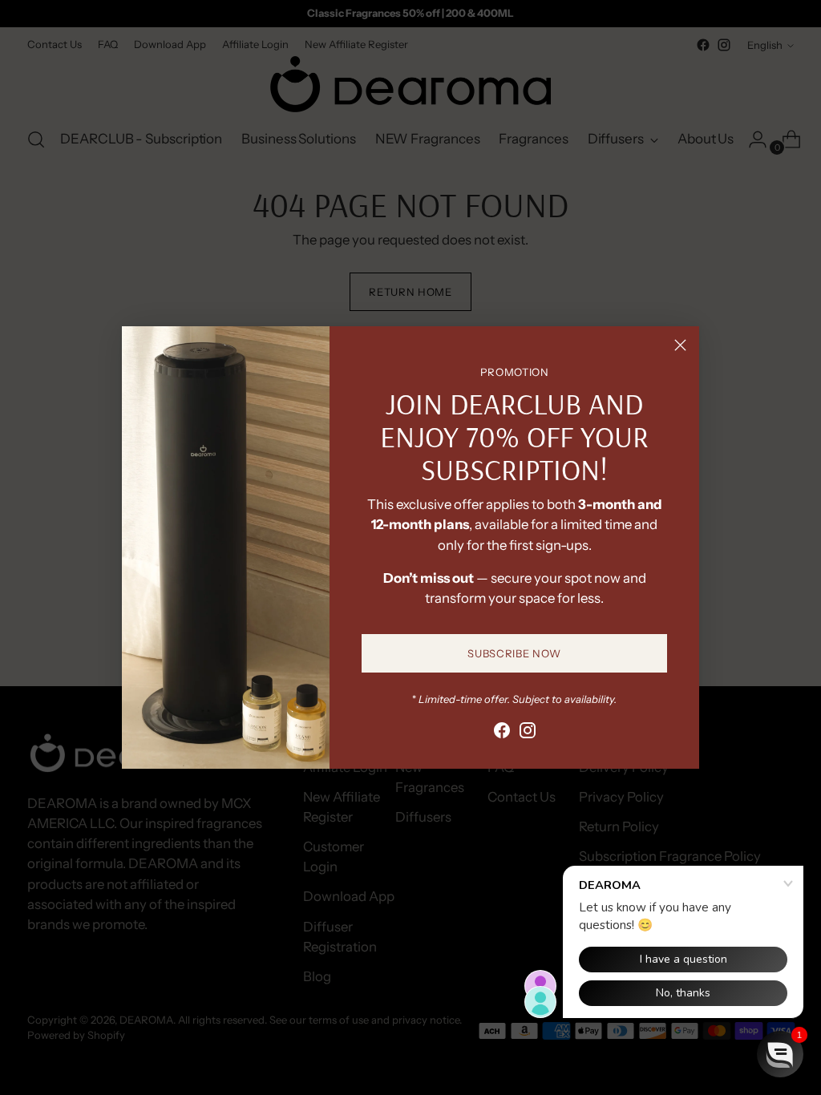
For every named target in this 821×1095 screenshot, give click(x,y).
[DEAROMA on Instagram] (527, 733)
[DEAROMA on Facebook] (502, 733)
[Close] (680, 345)
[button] (780, 1054)
